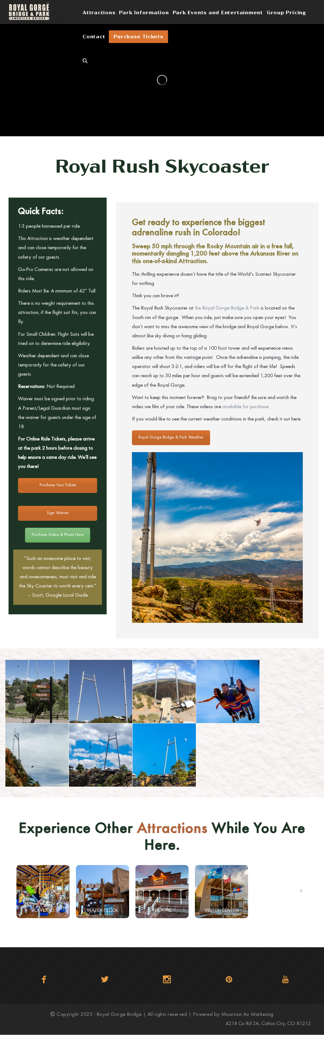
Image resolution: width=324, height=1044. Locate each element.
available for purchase (245, 407)
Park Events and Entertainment (218, 12)
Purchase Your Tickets (58, 485)
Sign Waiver (58, 513)
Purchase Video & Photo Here (58, 535)
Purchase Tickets (138, 36)
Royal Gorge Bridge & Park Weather (171, 437)
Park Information (144, 12)
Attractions (99, 12)
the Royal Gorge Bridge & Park (227, 308)
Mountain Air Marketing (247, 1014)
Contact (94, 36)
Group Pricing (286, 12)
